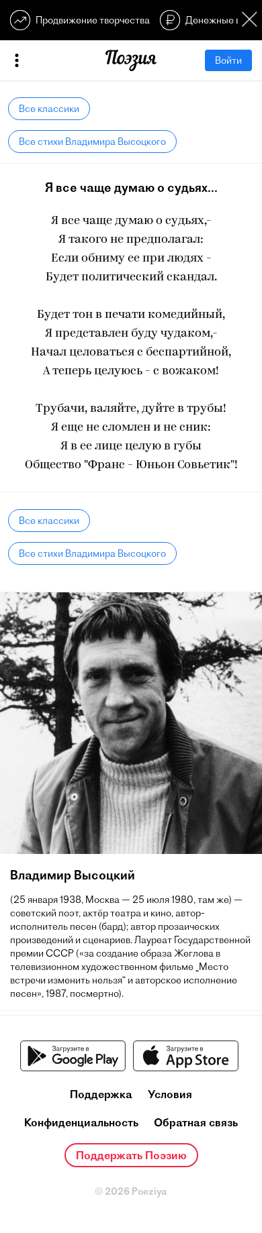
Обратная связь (196, 1122)
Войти (228, 60)
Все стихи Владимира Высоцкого (92, 142)
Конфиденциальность (81, 1122)
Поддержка (101, 1094)
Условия (170, 1094)
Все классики (49, 109)
